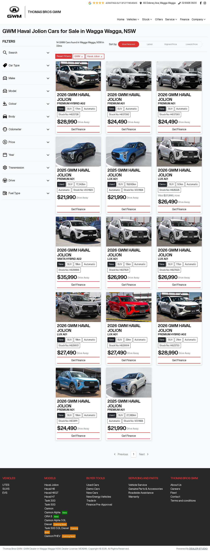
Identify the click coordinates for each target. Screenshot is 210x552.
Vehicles (132, 19)
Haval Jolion (51, 485)
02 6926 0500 (189, 3)
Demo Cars (93, 488)
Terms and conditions (183, 500)
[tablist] (160, 44)
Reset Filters (64, 56)
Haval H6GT (51, 492)
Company (197, 19)
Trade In (91, 500)
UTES (5, 485)
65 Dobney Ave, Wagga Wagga (159, 3)
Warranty (133, 496)
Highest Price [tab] (170, 44)
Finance (184, 19)
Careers (175, 488)
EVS (4, 492)
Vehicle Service (137, 485)
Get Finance (78, 129)
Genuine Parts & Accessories (145, 488)
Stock (145, 19)
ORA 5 (48, 516)
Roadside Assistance (141, 492)
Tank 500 (49, 504)
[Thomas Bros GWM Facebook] (201, 3)
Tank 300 (49, 500)
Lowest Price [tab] (192, 44)
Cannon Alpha (52, 512)
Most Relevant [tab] (128, 44)
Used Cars (92, 485)
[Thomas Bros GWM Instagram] (205, 3)
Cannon (48, 508)
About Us (175, 485)
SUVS (6, 488)
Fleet (173, 492)
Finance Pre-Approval (99, 504)
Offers (159, 19)
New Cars (92, 492)
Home (120, 19)
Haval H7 (49, 496)
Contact (175, 496)
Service (170, 19)
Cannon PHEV (52, 536)
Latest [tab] (150, 44)
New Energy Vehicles (98, 496)
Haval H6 (49, 488)
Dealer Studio (198, 549)
